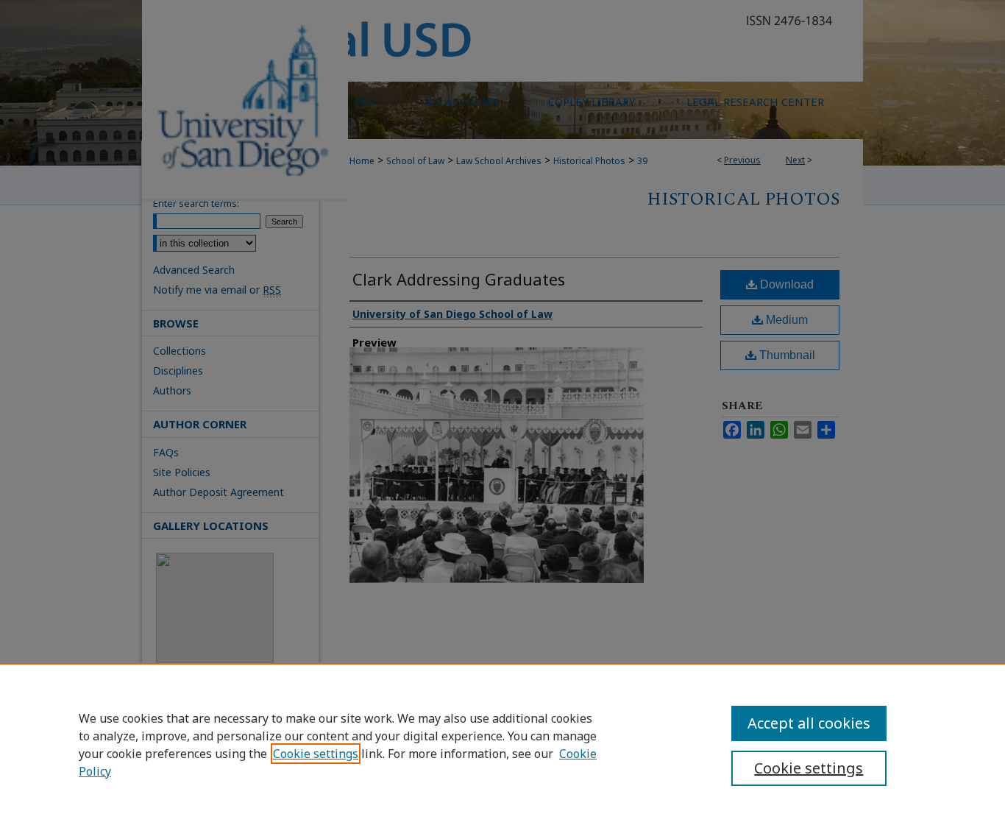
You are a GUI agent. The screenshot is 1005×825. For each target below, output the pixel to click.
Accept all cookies (808, 723)
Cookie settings (315, 754)
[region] (502, 744)
